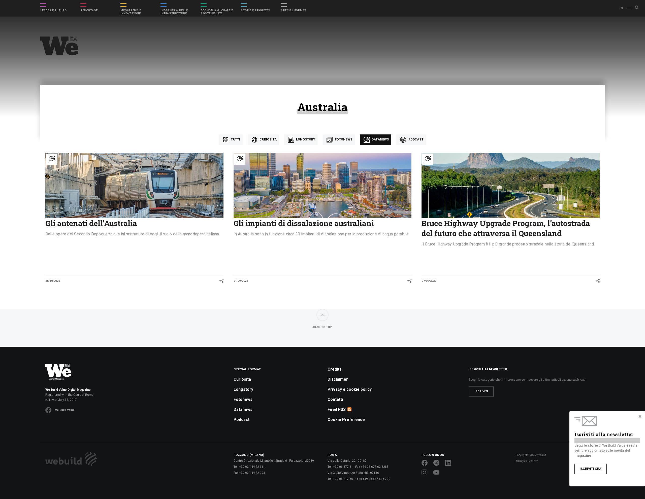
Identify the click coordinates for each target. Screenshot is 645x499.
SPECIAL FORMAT (293, 10)
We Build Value (64, 410)
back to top (322, 327)
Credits (335, 369)
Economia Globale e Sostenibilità (217, 12)
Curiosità (268, 139)
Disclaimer (338, 379)
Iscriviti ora (590, 469)
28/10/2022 (52, 280)
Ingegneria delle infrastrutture (174, 12)
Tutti (235, 139)
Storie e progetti (255, 10)
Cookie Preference (346, 419)
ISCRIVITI (481, 391)
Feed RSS (337, 409)
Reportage (89, 10)
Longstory (305, 139)
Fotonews (343, 139)
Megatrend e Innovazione (130, 12)
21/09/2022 (241, 280)
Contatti (335, 399)
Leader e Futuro (53, 10)
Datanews (380, 139)
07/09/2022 (429, 280)
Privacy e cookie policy (350, 389)
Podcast (415, 139)
